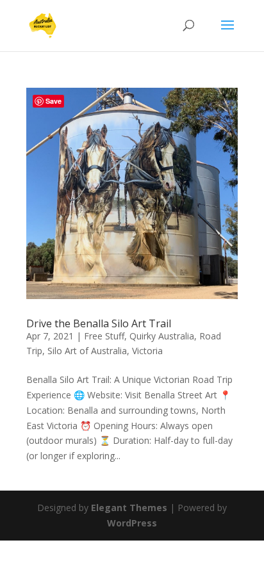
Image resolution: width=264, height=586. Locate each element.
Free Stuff (104, 336)
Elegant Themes (129, 507)
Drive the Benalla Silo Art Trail (98, 323)
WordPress (132, 523)
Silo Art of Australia (87, 351)
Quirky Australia (161, 336)
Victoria (147, 351)
